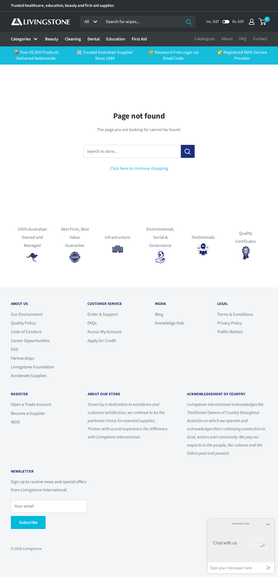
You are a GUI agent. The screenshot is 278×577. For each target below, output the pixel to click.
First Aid (139, 39)
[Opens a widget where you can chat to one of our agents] (241, 546)
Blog (159, 314)
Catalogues (205, 39)
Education (115, 39)
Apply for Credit (101, 341)
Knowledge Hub (169, 323)
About (227, 39)
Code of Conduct (26, 332)
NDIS (15, 422)
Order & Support (102, 314)
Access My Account (104, 332)
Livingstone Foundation (32, 367)
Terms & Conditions (235, 314)
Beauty (51, 39)
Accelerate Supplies (29, 376)
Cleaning (73, 39)
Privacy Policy (229, 323)
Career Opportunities (30, 341)
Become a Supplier (28, 413)
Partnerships (22, 358)
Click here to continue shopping (139, 168)
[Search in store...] (188, 151)
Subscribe (28, 522)
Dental (93, 39)
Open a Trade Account (31, 404)
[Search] (188, 22)
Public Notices (230, 332)
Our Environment (26, 314)
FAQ (243, 39)
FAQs (92, 323)
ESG (14, 349)
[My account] (251, 22)
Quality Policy (23, 323)
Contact (260, 39)
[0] (262, 21)
